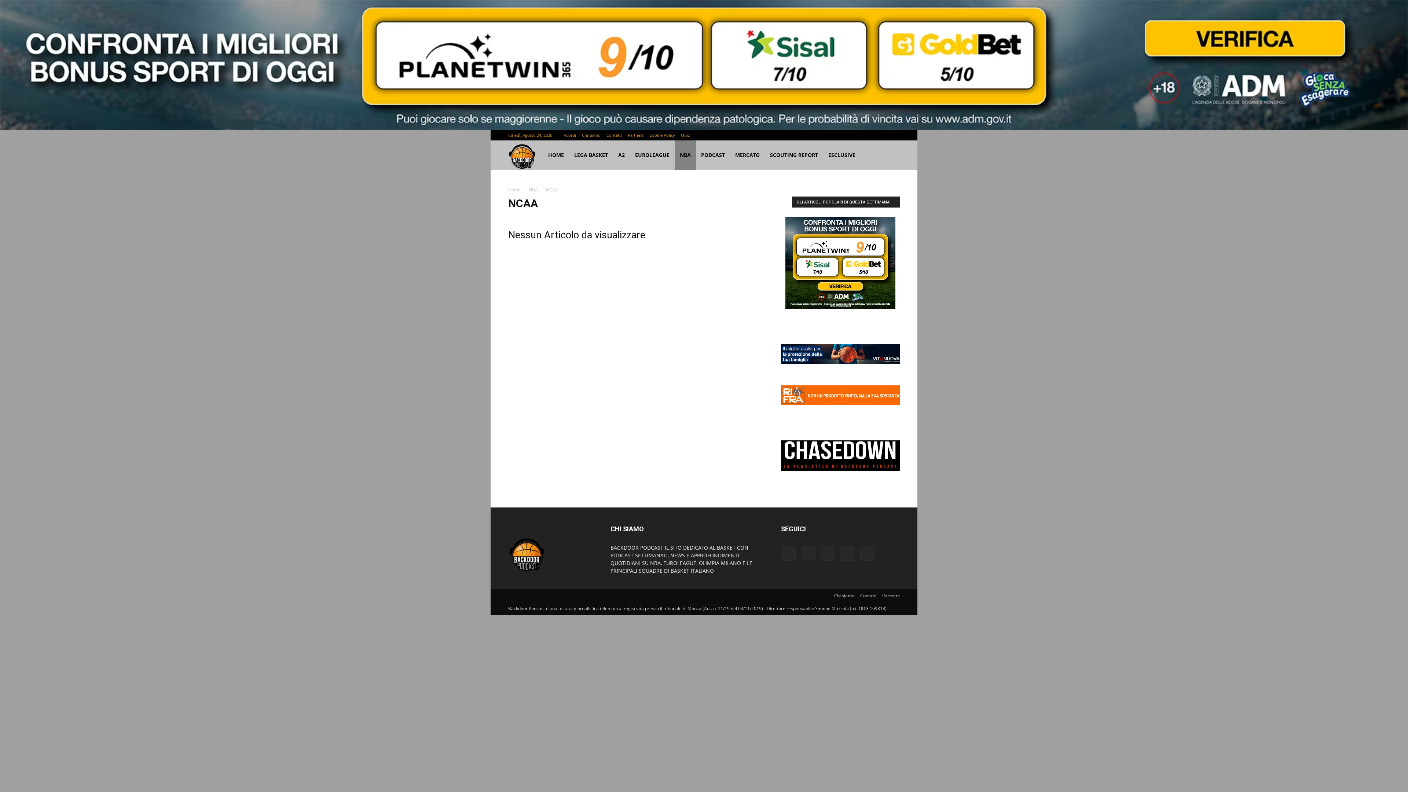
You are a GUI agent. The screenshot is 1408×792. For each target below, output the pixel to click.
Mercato (747, 154)
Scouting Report (794, 154)
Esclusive (841, 154)
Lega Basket (591, 154)
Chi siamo (591, 135)
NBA (685, 154)
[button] (891, 155)
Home (514, 190)
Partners (636, 135)
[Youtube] (894, 135)
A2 (621, 154)
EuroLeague (652, 154)
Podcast (713, 154)
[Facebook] (845, 135)
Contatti (614, 135)
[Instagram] (857, 135)
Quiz (685, 135)
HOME (556, 154)
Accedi (570, 135)
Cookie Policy (662, 135)
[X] (882, 135)
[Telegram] (870, 135)
